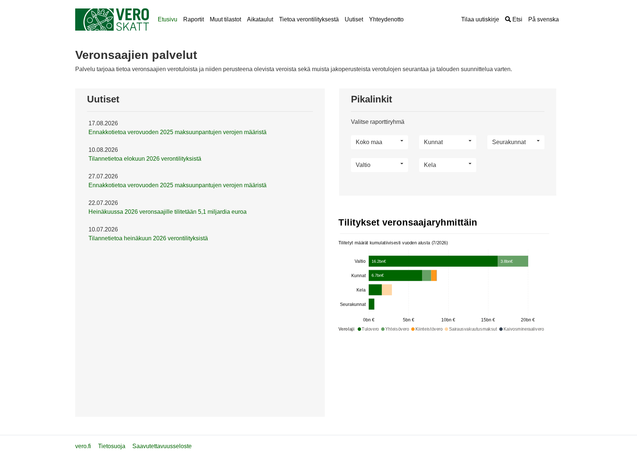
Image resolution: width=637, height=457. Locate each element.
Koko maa (369, 142)
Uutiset (354, 19)
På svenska (543, 19)
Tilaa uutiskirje (480, 19)
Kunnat (433, 142)
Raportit (193, 19)
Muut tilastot (225, 19)
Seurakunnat (509, 142)
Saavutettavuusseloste (162, 446)
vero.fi (83, 446)
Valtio (363, 165)
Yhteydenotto (386, 19)
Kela (430, 165)
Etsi (516, 19)
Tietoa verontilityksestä (309, 19)
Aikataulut (260, 19)
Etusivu (167, 19)
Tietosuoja (111, 446)
